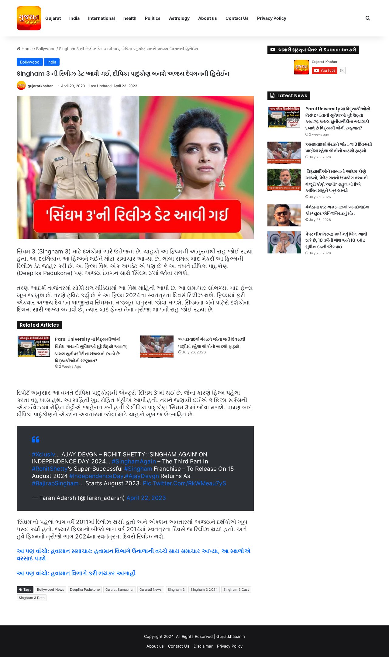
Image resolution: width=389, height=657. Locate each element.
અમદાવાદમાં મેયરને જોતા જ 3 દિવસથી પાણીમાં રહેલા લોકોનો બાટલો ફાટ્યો (338, 147)
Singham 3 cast (236, 589)
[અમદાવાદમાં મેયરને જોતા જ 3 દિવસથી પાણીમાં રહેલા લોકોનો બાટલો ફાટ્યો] (157, 346)
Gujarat (53, 18)
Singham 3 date (31, 598)
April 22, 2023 (146, 497)
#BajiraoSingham (55, 483)
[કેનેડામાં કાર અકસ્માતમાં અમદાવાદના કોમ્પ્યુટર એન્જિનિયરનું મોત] (284, 215)
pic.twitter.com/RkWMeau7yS (184, 483)
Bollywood (46, 48)
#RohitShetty (50, 468)
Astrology (179, 18)
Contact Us (237, 18)
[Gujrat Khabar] (29, 18)
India (74, 18)
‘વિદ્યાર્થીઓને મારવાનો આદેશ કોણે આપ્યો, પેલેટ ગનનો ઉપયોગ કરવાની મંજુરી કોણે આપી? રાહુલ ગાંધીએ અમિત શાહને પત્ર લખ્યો (336, 181)
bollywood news (50, 589)
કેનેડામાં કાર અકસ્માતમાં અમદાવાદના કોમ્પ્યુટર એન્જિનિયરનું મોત (337, 210)
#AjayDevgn (142, 476)
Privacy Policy (271, 18)
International (101, 18)
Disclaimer (203, 646)
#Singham (138, 468)
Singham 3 (176, 589)
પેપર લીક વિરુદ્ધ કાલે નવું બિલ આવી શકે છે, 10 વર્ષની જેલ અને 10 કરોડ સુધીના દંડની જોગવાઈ (336, 240)
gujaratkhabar (40, 86)
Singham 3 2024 (204, 589)
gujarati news (150, 589)
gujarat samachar (119, 589)
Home (26, 48)
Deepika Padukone (85, 589)
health (129, 18)
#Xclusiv (43, 454)
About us (207, 18)
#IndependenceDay (96, 476)
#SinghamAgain (134, 461)
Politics (152, 18)
